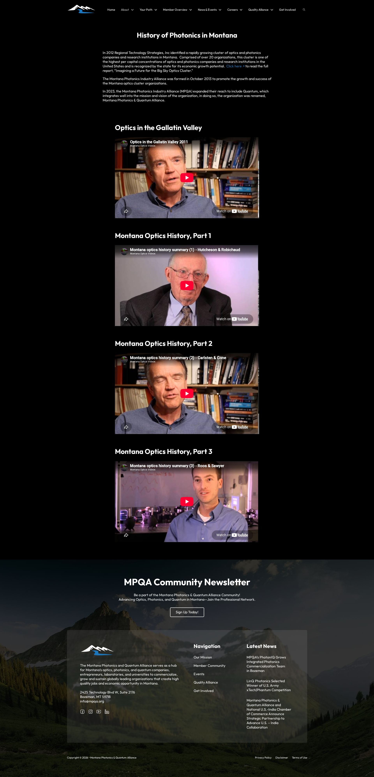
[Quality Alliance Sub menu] (271, 9)
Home (111, 9)
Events (199, 674)
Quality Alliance (258, 9)
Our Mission (203, 657)
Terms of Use (299, 757)
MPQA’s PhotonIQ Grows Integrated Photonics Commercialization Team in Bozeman (266, 664)
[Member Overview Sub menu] (190, 9)
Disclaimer (281, 757)
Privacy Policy (263, 757)
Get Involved (287, 9)
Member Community (209, 665)
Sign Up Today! (187, 612)
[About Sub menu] (132, 9)
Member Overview (175, 9)
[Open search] (304, 10)
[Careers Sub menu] (241, 9)
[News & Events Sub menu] (220, 9)
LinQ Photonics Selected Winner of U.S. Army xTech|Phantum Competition (269, 685)
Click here (234, 66)
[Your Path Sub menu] (155, 9)
